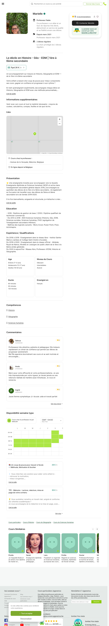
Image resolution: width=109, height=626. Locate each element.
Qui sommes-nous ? (26, 596)
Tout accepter (26, 613)
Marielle (38, 14)
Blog (21, 594)
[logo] (17, 4)
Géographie (13, 316)
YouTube (27, 625)
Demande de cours (10, 598)
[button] (97, 16)
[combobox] (56, 3)
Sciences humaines (16, 323)
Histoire (11, 310)
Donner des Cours (93, 4)
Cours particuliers (15, 522)
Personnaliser (26, 619)
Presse (6, 603)
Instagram (12, 625)
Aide (5, 601)
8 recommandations (84, 17)
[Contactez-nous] (104, 3)
